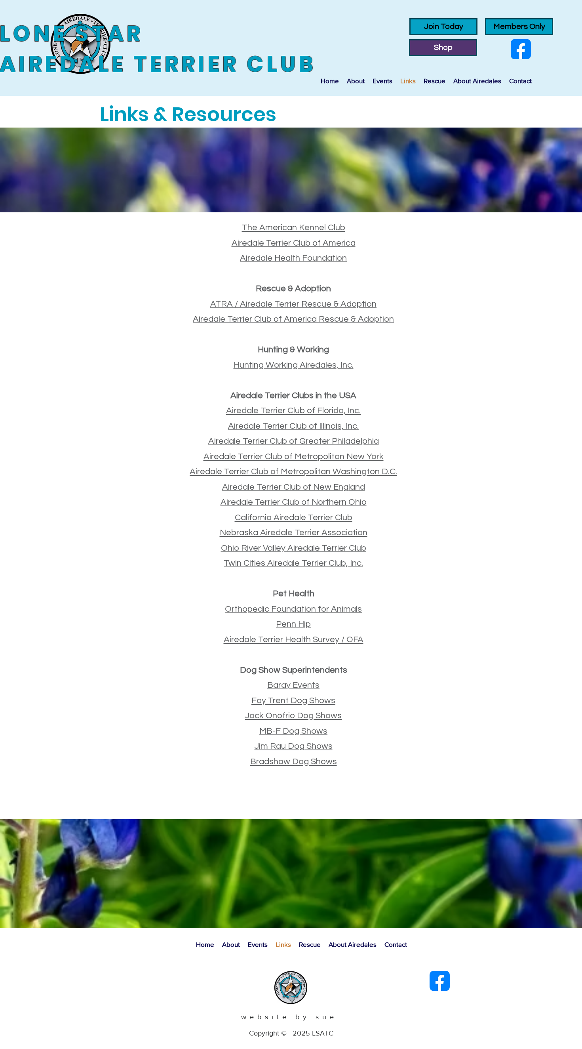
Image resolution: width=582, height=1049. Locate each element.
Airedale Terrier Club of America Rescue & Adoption (293, 319)
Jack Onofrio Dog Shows (293, 715)
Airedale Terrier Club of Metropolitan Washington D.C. (293, 471)
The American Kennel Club (293, 227)
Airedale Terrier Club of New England (293, 487)
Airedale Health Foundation (293, 258)
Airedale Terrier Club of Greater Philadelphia (293, 441)
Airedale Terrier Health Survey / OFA (293, 639)
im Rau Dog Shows (296, 746)
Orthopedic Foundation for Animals (293, 609)
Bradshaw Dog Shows (293, 761)
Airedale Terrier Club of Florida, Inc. (293, 410)
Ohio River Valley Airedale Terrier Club (293, 548)
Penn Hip (293, 624)
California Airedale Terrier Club (293, 517)
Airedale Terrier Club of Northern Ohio (294, 502)
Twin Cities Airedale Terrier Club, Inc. (293, 563)
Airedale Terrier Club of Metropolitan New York (294, 456)
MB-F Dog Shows (293, 731)
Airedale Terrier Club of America (294, 243)
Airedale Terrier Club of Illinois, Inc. (293, 426)
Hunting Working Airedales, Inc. (294, 365)
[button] (356, 80)
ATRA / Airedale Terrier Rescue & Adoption (293, 304)
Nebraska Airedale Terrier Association (293, 532)
